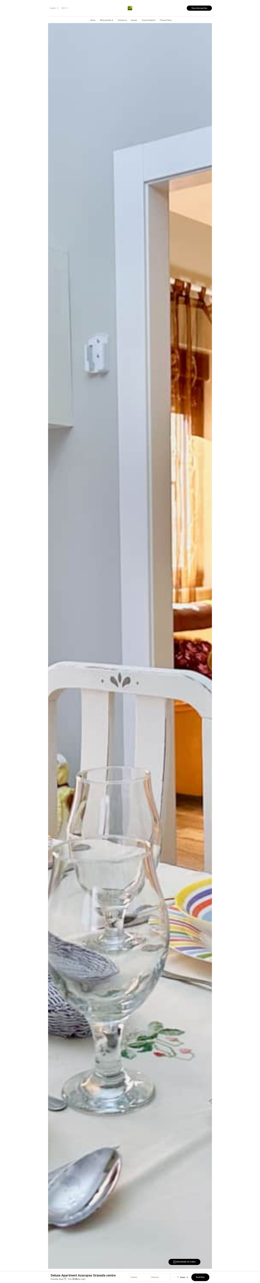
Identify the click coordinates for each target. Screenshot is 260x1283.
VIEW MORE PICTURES (186, 1262)
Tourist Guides (148, 20)
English (53, 8)
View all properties (199, 8)
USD (63, 8)
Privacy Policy (166, 20)
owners (134, 20)
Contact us (122, 20)
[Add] (187, 1277)
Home (92, 20)
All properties (106, 20)
